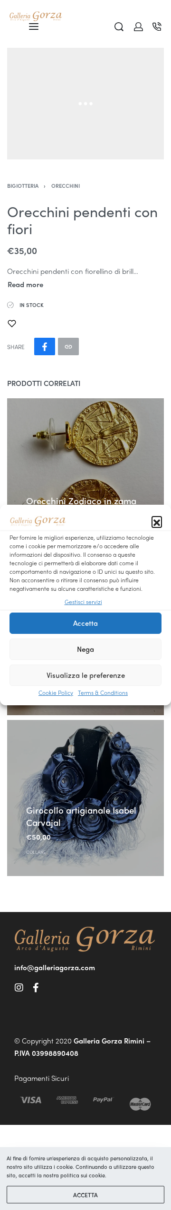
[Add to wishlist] (12, 323)
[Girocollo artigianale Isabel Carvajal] (85, 798)
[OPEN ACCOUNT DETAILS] (138, 27)
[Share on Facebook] (44, 346)
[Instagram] (19, 987)
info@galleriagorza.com (54, 967)
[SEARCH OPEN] (119, 27)
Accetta (85, 623)
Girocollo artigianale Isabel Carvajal (81, 816)
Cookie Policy (55, 692)
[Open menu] (33, 26)
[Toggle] (25, 284)
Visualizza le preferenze (86, 675)
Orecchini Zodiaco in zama (81, 500)
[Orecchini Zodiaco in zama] (85, 476)
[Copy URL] (68, 346)
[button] (157, 521)
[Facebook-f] (35, 987)
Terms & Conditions (103, 692)
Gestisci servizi (83, 601)
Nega (85, 649)
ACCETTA (85, 1195)
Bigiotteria (22, 185)
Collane (36, 851)
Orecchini (65, 185)
